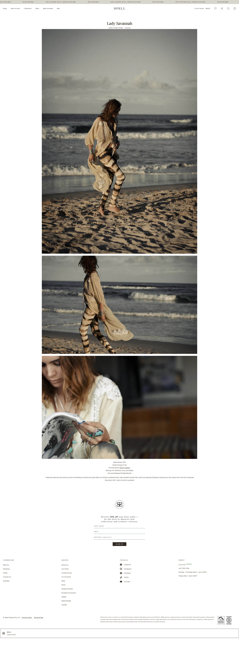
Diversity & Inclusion (68, 593)
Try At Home (66, 577)
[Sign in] (222, 8)
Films (63, 585)
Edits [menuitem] (37, 8)
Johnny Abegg (125, 468)
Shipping (6, 569)
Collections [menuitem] (27, 8)
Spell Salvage (66, 601)
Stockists (6, 581)
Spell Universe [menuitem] (48, 8)
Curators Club (66, 573)
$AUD (208, 8)
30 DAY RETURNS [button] (28, 2)
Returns (6, 565)
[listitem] (119, 524)
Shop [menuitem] (5, 8)
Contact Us (7, 577)
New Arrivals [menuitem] (15, 8)
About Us (64, 565)
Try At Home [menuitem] (199, 8)
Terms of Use (38, 617)
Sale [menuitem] (58, 8)
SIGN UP (119, 544)
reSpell (63, 597)
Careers (64, 605)
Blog (63, 581)
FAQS (5, 573)
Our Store (65, 569)
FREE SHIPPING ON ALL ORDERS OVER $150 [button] (61, 2)
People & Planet (67, 589)
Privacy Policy (27, 617)
